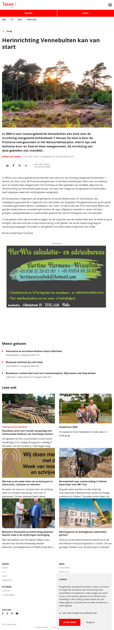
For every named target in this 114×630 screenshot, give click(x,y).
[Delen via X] (19, 165)
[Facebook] (2, 613)
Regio (85, 13)
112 (12, 19)
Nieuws (28, 13)
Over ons (6, 591)
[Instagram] (12, 613)
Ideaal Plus (64, 572)
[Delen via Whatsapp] (26, 165)
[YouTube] (17, 613)
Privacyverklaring (41, 627)
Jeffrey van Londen (11, 156)
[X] (7, 613)
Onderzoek (32, 19)
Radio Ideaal (64, 568)
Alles (4, 19)
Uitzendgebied (8, 595)
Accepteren (69, 622)
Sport (20, 19)
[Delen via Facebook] (13, 165)
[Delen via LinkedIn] (7, 165)
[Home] (28, 4)
